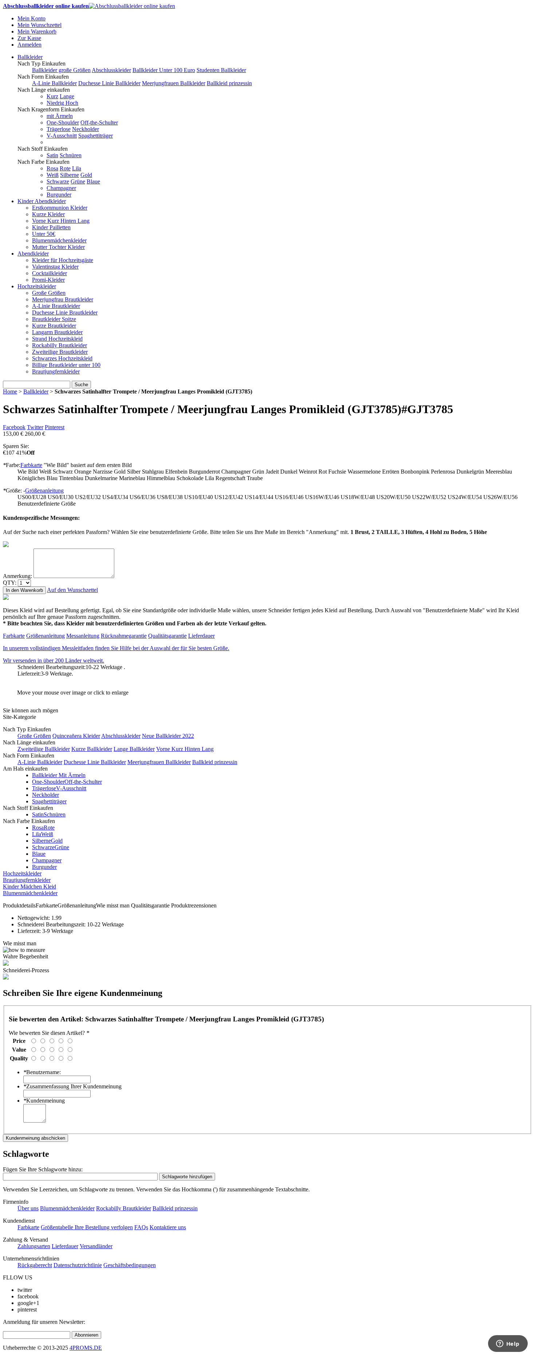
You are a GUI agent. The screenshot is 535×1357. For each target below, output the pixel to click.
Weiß (53, 175)
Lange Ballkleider (134, 749)
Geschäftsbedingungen (129, 1265)
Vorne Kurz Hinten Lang (61, 221)
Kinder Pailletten (51, 227)
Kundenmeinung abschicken (35, 1138)
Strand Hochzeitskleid (57, 339)
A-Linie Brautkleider (56, 306)
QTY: (9, 582)
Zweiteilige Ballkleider (43, 749)
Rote (65, 168)
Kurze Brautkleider (54, 326)
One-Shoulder (63, 122)
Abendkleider (33, 253)
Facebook (14, 427)
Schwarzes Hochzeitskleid (62, 358)
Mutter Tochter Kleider (58, 247)
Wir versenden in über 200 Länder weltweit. (53, 660)
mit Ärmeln (60, 116)
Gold (86, 175)
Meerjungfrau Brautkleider (62, 299)
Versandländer (96, 1246)
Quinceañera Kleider (76, 736)
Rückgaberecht (34, 1265)
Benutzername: (42, 1072)
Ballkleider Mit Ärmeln (59, 775)
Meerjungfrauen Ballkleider (173, 83)
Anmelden (29, 44)
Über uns (28, 1208)
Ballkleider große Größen (61, 70)
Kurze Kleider (48, 214)
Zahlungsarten (33, 1246)
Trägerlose (59, 129)
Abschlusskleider (111, 70)
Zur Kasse (29, 38)
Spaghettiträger (95, 135)
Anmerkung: (17, 576)
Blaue (93, 181)
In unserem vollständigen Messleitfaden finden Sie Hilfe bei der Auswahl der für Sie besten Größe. (116, 648)
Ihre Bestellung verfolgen (104, 1227)
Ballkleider (30, 57)
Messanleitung (82, 636)
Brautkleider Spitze (54, 319)
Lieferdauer (201, 636)
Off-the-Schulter (99, 122)
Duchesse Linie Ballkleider (109, 83)
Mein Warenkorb (36, 31)
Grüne (78, 181)
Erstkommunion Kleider (59, 208)
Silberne (69, 175)
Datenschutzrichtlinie (78, 1265)
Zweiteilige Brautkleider (60, 352)
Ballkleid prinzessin (229, 83)
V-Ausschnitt (62, 135)
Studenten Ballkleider (221, 70)
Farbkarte (31, 465)
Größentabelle (58, 1227)
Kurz (52, 96)
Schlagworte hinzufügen (187, 1176)
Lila (76, 168)
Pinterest (54, 427)
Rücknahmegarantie (124, 636)
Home (10, 391)
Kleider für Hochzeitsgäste (62, 260)
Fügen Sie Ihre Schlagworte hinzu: (43, 1169)
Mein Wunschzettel (39, 25)
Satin (52, 155)
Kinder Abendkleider (41, 201)
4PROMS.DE (86, 1348)
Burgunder (59, 194)
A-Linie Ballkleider (54, 83)
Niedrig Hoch (62, 103)
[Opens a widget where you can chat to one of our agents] (508, 1344)
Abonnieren (86, 1335)
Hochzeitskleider (36, 286)
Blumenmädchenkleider (59, 240)
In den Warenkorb (24, 590)
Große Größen (49, 293)
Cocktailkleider (49, 273)
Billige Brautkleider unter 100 (66, 365)
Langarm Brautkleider (57, 332)
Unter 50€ (43, 234)
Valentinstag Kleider (55, 267)
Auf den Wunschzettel (72, 590)
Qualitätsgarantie (167, 636)
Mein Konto (31, 18)
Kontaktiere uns (168, 1227)
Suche (81, 384)
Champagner (61, 188)
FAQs (141, 1227)
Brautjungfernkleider (56, 371)
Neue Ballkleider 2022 (168, 736)
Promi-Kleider (48, 280)
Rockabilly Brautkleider (59, 345)
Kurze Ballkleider (91, 749)
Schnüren (71, 155)
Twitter (35, 427)
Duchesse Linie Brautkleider (65, 312)
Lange (67, 96)
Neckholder (85, 129)
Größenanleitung (44, 490)
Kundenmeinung (44, 1100)
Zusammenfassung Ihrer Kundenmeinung (72, 1086)
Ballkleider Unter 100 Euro (163, 70)
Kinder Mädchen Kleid (29, 886)
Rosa (52, 168)
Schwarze (58, 181)
